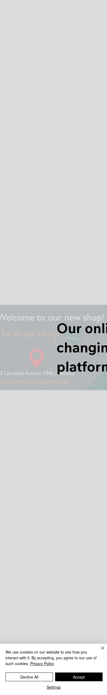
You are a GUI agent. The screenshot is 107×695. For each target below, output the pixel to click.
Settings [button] (54, 687)
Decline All (29, 677)
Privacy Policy (42, 663)
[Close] (99, 651)
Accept (79, 677)
